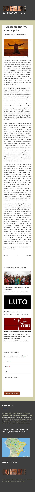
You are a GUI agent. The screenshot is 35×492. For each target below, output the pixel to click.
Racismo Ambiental (22, 34)
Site (6, 371)
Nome (7, 361)
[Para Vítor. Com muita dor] (17, 302)
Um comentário (24, 292)
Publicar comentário (12, 393)
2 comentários (24, 314)
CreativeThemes (7, 490)
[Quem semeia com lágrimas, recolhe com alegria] (17, 278)
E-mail (7, 366)
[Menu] (32, 10)
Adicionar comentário (11, 377)
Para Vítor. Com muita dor (13, 312)
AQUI (23, 482)
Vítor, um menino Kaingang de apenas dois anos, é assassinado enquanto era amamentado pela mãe (17, 336)
